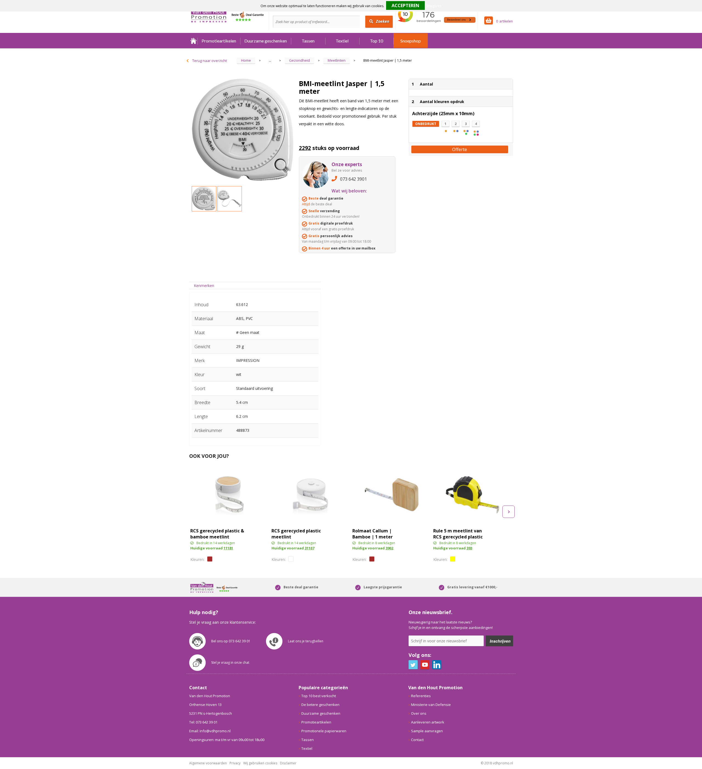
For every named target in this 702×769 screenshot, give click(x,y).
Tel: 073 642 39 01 (203, 722)
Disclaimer (288, 763)
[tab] (204, 285)
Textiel (342, 40)
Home (193, 40)
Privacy (235, 763)
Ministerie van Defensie (431, 704)
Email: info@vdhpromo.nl (210, 730)
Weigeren (434, 6)
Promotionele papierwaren (323, 730)
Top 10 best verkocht (318, 695)
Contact (417, 739)
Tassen (308, 40)
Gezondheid (299, 60)
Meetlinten (337, 60)
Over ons (418, 713)
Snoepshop (410, 40)
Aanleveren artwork (427, 722)
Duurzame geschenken (265, 40)
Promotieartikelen (219, 40)
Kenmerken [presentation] (204, 285)
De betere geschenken (320, 704)
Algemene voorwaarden (208, 763)
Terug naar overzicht (209, 60)
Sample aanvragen (427, 730)
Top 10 (376, 40)
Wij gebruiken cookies (260, 763)
